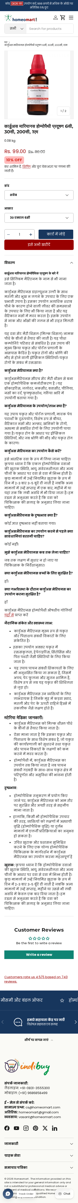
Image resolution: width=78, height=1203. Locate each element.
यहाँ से (9, 615)
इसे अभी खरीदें (39, 244)
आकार (8, 208)
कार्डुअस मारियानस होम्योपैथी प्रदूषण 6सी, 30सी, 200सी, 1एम (35, 45)
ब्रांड (6, 186)
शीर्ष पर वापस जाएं (36, 1040)
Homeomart (21, 1178)
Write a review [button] (39, 954)
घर (5, 42)
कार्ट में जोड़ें (56, 234)
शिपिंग (26, 167)
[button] (62, 17)
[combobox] (39, 28)
